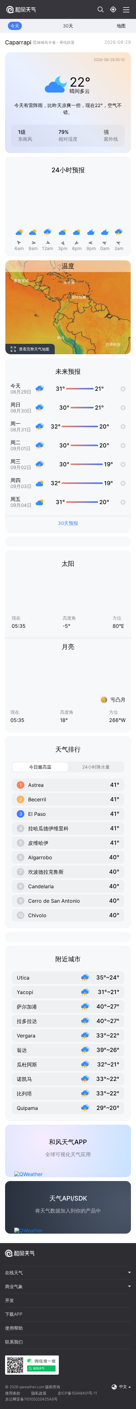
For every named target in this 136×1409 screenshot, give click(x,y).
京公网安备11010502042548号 (31, 1399)
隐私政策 (38, 1393)
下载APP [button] (13, 1314)
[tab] (68, 1273)
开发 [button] (9, 1300)
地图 (121, 25)
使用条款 (12, 1393)
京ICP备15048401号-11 (77, 1393)
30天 (68, 25)
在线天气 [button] (14, 1272)
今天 (14, 25)
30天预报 (68, 523)
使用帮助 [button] (14, 1328)
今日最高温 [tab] (40, 767)
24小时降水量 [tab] (96, 767)
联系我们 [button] (14, 1341)
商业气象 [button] (14, 1286)
